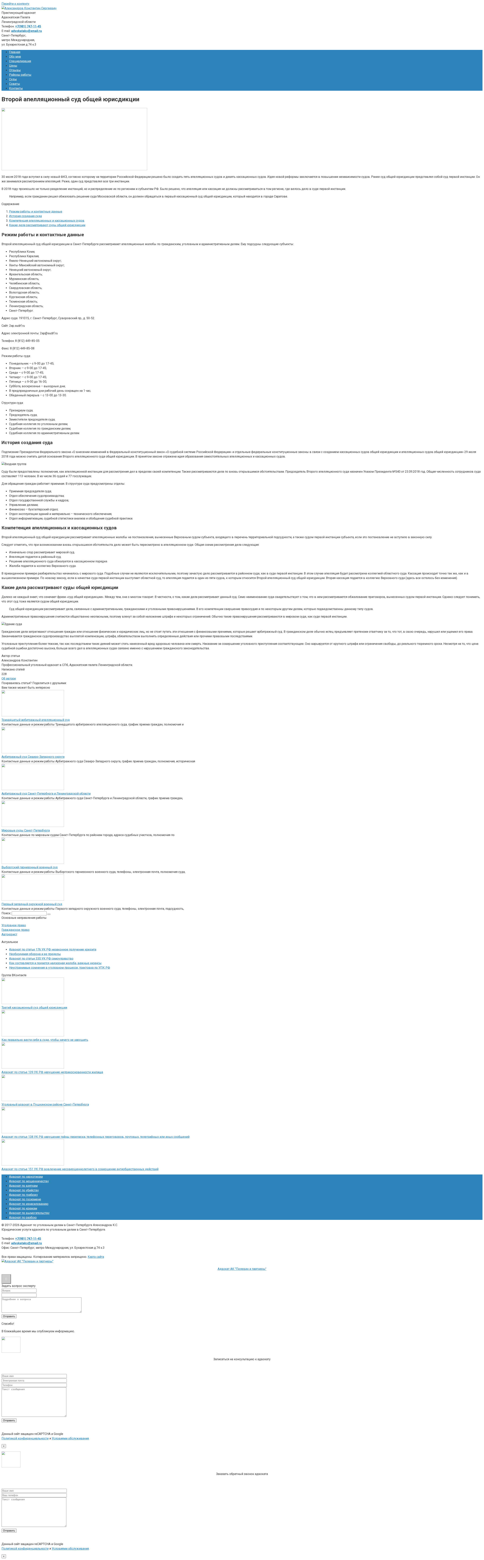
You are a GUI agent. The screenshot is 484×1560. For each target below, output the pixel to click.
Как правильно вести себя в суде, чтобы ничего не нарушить (45, 1040)
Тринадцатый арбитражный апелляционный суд (36, 720)
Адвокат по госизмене (25, 1199)
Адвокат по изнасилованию (28, 1204)
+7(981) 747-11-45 (28, 26)
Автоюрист (9, 934)
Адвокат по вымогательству (29, 1213)
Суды (13, 79)
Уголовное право (14, 925)
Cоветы (14, 84)
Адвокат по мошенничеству (29, 1181)
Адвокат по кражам (23, 1208)
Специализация (20, 61)
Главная (14, 52)
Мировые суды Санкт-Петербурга (26, 830)
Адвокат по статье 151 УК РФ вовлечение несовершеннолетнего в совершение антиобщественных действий (80, 1169)
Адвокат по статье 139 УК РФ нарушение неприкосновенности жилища (52, 1072)
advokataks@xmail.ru (26, 31)
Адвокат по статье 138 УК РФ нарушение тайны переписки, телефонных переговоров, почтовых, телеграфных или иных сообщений (95, 1137)
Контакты (16, 88)
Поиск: (7, 913)
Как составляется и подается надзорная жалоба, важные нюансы (55, 963)
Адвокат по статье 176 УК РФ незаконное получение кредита (52, 949)
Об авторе (9, 678)
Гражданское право (15, 930)
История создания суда (25, 216)
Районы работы (20, 75)
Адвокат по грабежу (23, 1195)
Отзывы (15, 70)
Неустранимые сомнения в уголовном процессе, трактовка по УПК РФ (59, 967)
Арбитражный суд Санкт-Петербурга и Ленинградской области (46, 793)
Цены (13, 65)
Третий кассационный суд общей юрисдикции (34, 1007)
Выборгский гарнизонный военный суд (30, 867)
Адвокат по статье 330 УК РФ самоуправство (41, 958)
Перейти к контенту (15, 3)
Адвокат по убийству (24, 1190)
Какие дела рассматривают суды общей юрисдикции (47, 225)
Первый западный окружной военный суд (32, 904)
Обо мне (15, 56)
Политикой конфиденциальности (25, 1438)
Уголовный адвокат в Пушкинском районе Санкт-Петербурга (45, 1104)
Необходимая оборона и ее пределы (35, 954)
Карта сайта (96, 1257)
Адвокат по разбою (23, 1217)
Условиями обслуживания (70, 1438)
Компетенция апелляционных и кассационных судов (46, 220)
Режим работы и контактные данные (35, 211)
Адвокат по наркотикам (26, 1176)
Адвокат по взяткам (23, 1186)
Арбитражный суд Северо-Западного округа (33, 757)
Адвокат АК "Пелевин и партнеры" (242, 1269)
